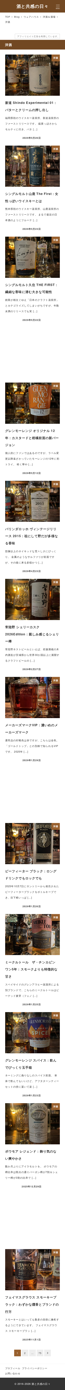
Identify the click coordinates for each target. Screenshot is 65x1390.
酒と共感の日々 (32, 6)
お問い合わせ (12, 1373)
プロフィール (12, 1368)
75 (40, 1353)
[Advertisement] (32, 353)
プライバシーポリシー (34, 1368)
